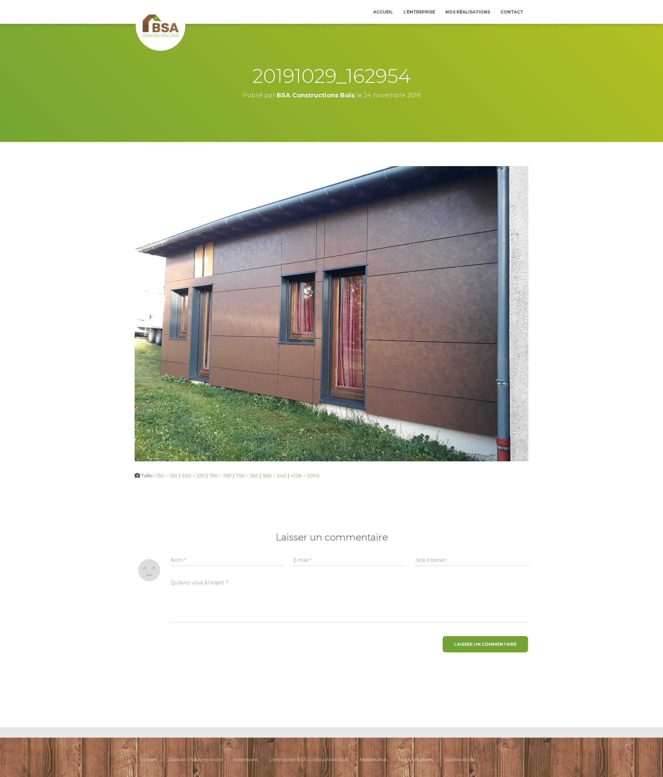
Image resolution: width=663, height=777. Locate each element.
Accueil (383, 12)
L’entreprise (419, 12)
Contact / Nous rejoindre (195, 759)
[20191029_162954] (331, 313)
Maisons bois (373, 759)
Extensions (246, 759)
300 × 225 (193, 475)
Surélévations (459, 759)
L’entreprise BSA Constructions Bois (308, 759)
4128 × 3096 (305, 475)
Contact (511, 12)
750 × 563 (220, 475)
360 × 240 (274, 475)
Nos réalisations (467, 12)
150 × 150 (166, 475)
